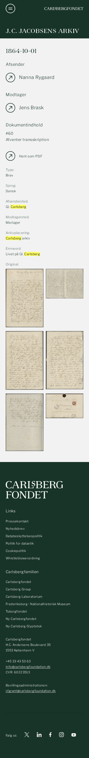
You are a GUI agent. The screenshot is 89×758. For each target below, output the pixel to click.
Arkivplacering (17, 233)
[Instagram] (61, 735)
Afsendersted (16, 201)
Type (10, 170)
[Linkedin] (39, 735)
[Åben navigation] (10, 8)
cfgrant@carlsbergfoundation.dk (31, 691)
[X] (26, 735)
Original (12, 264)
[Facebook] (50, 735)
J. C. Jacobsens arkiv (42, 30)
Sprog (10, 185)
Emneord (13, 248)
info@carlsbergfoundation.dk (28, 667)
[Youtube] (73, 735)
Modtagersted (17, 217)
